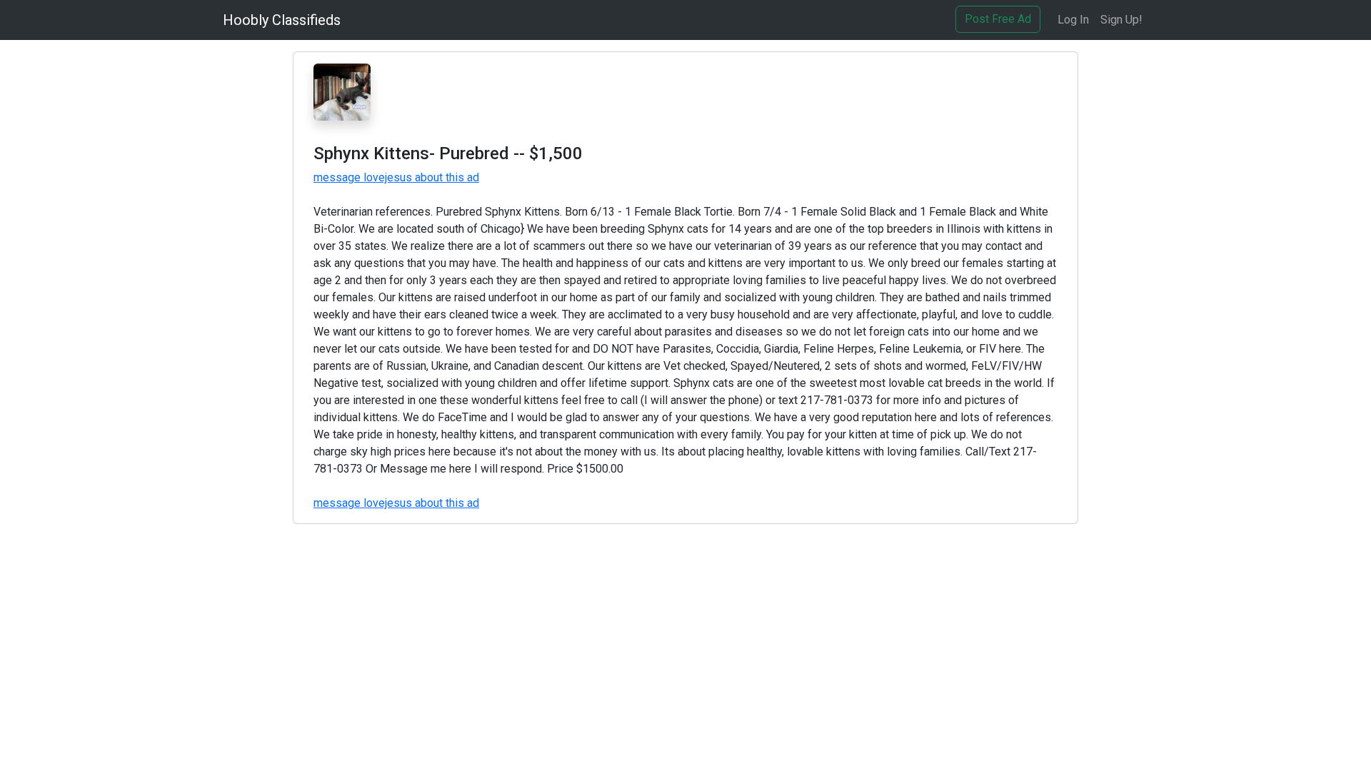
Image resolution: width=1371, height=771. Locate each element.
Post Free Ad (998, 19)
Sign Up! (1121, 19)
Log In (1073, 19)
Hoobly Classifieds (282, 20)
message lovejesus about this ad (396, 177)
